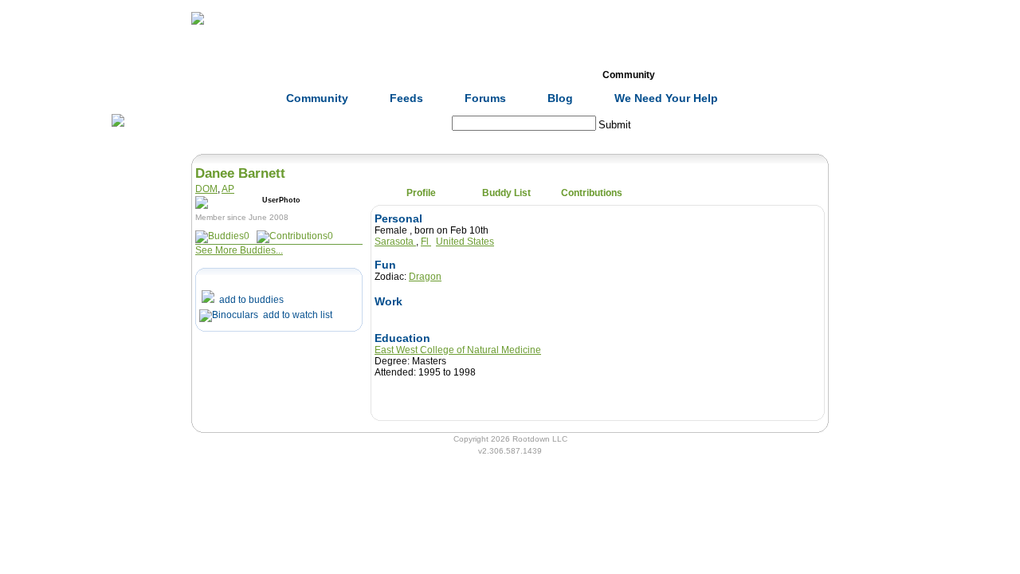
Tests (543, 75)
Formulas (372, 75)
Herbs (287, 75)
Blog (560, 98)
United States (465, 241)
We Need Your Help (666, 98)
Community (628, 75)
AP (228, 189)
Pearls (713, 75)
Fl (426, 241)
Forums (485, 98)
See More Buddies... (239, 250)
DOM (206, 189)
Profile (421, 193)
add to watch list (295, 314)
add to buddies (249, 299)
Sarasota (395, 241)
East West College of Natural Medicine (458, 350)
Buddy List (506, 193)
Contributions (591, 193)
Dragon (425, 276)
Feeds (406, 98)
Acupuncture (458, 75)
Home (202, 75)
